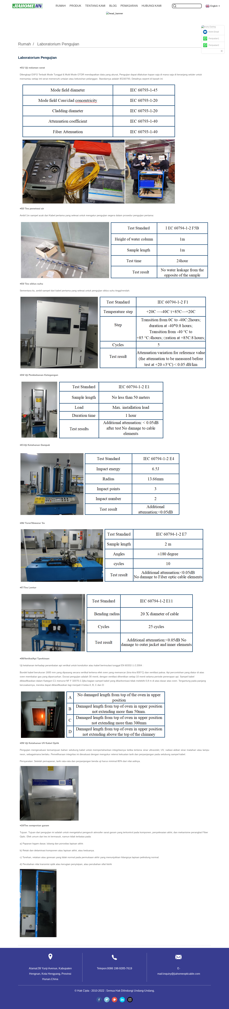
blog (113, 5)
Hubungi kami (151, 5)
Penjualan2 (214, 45)
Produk (75, 5)
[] (174, 6)
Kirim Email (214, 32)
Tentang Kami (95, 5)
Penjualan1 (214, 38)
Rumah (61, 5)
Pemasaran (129, 5)
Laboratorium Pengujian (58, 44)
